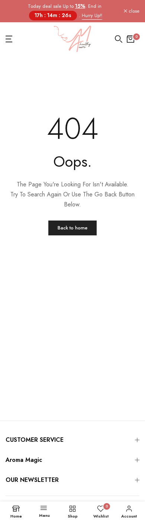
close (133, 11)
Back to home (72, 227)
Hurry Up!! (92, 15)
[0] (130, 39)
